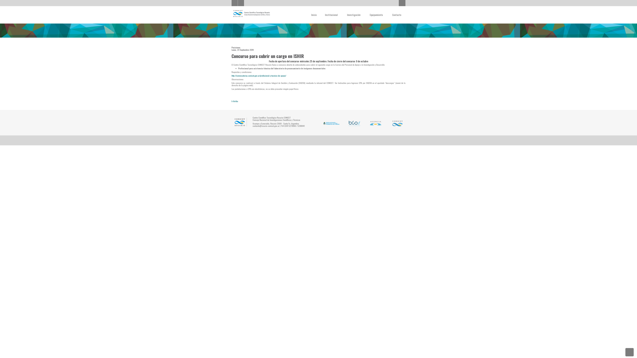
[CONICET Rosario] (251, 13)
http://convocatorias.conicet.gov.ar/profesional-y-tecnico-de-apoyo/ (259, 75)
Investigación (354, 15)
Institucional (331, 15)
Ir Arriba (235, 101)
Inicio (314, 15)
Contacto (396, 15)
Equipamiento (377, 15)
